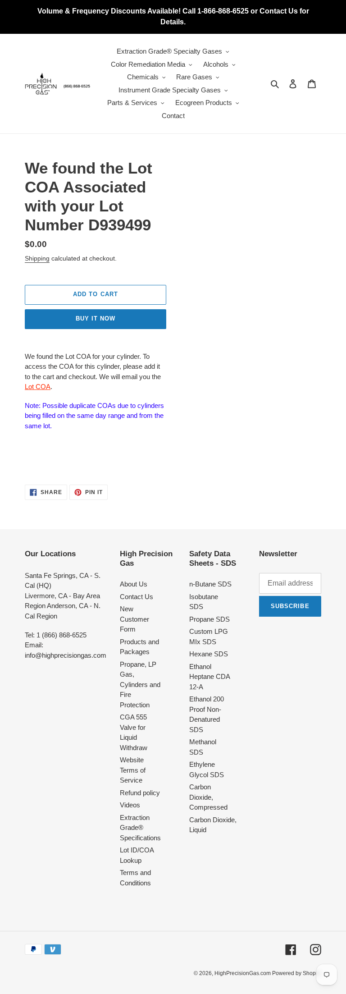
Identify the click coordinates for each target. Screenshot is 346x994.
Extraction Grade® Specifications (140, 828)
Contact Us (136, 596)
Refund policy (140, 793)
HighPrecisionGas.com (243, 973)
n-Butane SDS (210, 584)
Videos (130, 805)
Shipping (37, 258)
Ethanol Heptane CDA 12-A (209, 677)
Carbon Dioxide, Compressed (208, 797)
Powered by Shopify (296, 973)
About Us (133, 584)
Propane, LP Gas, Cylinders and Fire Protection (140, 684)
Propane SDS (209, 619)
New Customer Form (134, 619)
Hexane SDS (208, 654)
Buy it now (95, 318)
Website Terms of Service (133, 770)
